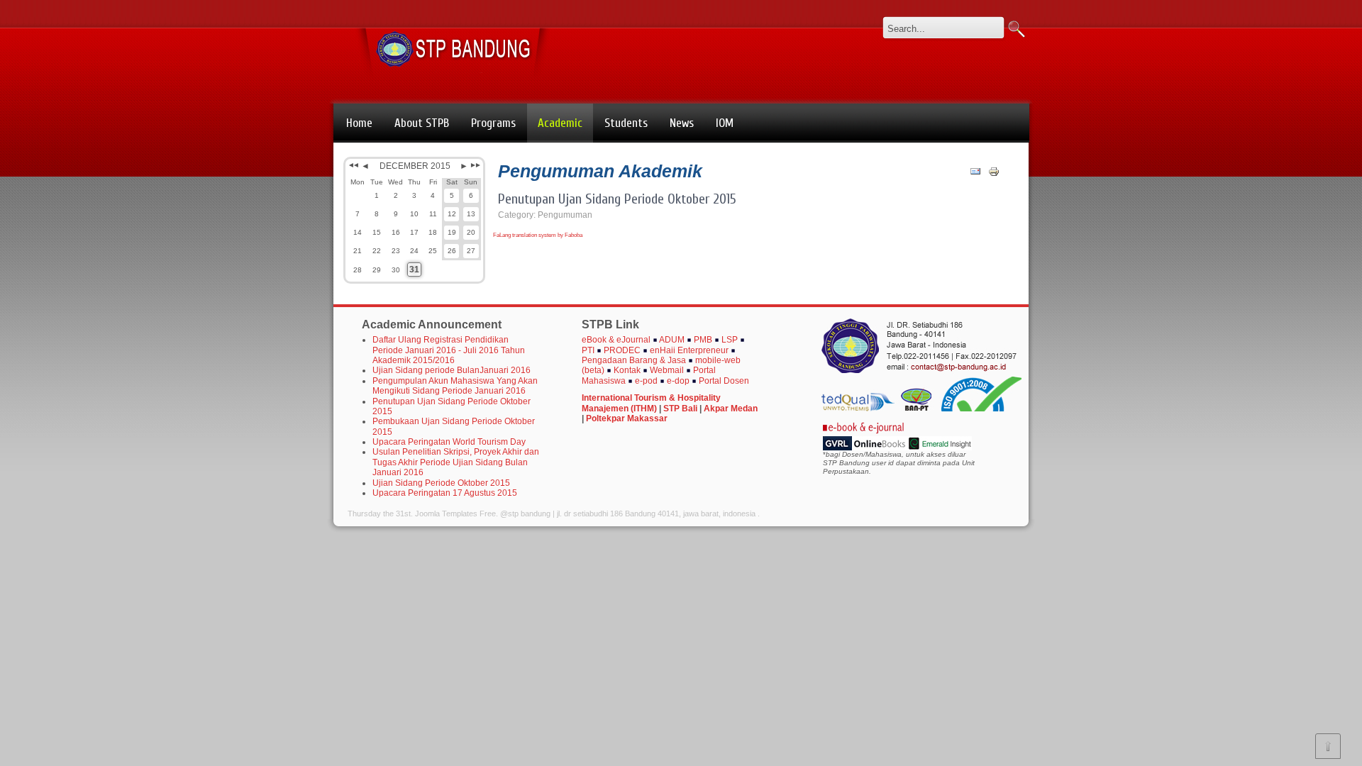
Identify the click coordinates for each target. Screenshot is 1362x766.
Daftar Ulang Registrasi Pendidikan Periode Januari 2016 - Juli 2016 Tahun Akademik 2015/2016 (448, 350)
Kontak (628, 370)
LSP (729, 340)
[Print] (994, 174)
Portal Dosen (724, 381)
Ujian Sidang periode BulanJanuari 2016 (451, 370)
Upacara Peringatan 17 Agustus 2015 (444, 493)
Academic (560, 123)
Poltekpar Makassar (627, 418)
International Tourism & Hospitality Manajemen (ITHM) (651, 403)
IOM (724, 123)
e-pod (646, 381)
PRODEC (623, 350)
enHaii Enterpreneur (689, 350)
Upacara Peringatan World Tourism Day (449, 442)
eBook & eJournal (617, 340)
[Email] (975, 174)
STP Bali (680, 408)
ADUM (672, 340)
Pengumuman (565, 215)
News (682, 123)
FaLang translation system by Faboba (537, 235)
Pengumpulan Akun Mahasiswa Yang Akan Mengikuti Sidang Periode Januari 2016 (455, 386)
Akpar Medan (731, 408)
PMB (703, 340)
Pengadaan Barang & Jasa (634, 360)
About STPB (421, 123)
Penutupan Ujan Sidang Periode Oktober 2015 (617, 199)
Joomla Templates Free (455, 513)
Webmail (668, 370)
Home (359, 123)
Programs (493, 123)
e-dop (679, 381)
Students (626, 123)
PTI (588, 350)
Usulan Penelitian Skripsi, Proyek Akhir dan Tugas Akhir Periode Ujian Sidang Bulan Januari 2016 (455, 462)
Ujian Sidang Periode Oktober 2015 (441, 483)
